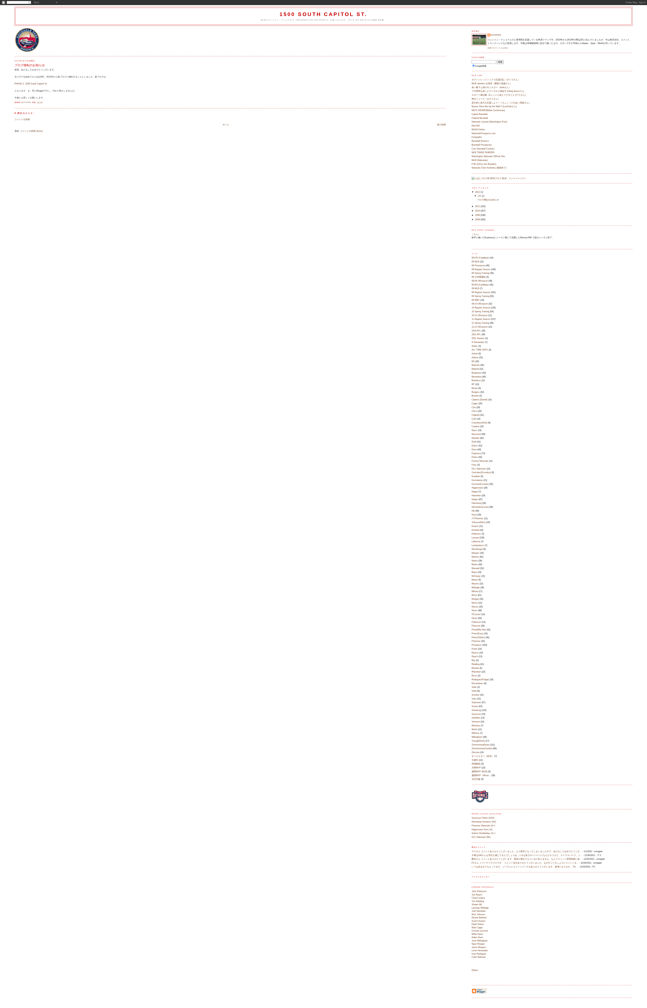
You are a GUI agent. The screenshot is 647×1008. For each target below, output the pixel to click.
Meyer (475, 579)
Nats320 (476, 125)
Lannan (475, 537)
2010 (478, 210)
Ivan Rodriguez (479, 954)
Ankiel (475, 353)
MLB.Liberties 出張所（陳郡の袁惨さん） (492, 83)
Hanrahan (476, 495)
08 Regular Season (481, 269)
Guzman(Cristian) (480, 484)
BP (473, 384)
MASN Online (478, 129)
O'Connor (476, 614)
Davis (474, 430)
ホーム (226, 124)
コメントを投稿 (22, 119)
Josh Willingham (480, 940)
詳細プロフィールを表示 (498, 48)
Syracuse (476, 714)
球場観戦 (476, 763)
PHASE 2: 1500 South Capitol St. (30, 83)
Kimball (475, 530)
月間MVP (476, 767)
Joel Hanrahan (479, 911)
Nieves (475, 606)
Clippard (476, 415)
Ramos (475, 652)
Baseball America (480, 141)
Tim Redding (478, 901)
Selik (474, 687)
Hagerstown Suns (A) (482, 829)
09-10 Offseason (480, 303)
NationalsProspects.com (484, 133)
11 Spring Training (480, 323)
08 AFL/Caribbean (480, 257)
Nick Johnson (478, 914)
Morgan (475, 599)
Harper (475, 499)
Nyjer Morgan (478, 944)
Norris (474, 610)
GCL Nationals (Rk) (481, 837)
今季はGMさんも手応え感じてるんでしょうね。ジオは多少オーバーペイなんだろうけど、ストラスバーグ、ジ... (527, 855)
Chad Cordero (478, 898)
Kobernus (476, 533)
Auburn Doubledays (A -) (483, 833)
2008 (478, 219)
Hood (474, 514)
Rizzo (474, 675)
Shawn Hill (477, 904)
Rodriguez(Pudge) (480, 679)
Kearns (475, 526)
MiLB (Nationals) (480, 160)
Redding (476, 664)
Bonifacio (476, 380)
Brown (475, 388)
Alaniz (475, 346)
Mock (474, 595)
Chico (474, 411)
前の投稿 (441, 124)
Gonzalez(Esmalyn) (481, 472)
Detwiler (475, 438)
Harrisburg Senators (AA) (484, 821)
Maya (474, 572)
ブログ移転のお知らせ (488, 199)
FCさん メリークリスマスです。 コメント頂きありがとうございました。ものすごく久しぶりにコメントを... (525, 863)
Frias (474, 465)
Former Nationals (480, 461)
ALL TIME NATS (480, 349)
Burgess (476, 392)
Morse (475, 603)
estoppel (496, 35)
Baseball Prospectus (482, 145)
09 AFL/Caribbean (480, 284)
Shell (474, 691)
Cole (474, 419)
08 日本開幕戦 (479, 277)
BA (473, 361)
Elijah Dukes (478, 924)
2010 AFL (476, 330)
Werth (474, 729)
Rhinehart (476, 671)
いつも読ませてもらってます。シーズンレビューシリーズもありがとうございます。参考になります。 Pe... (525, 866)
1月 (480, 196)
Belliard (475, 369)
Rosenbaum (477, 683)
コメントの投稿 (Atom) (31, 131)
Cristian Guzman (480, 930)
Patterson (476, 622)
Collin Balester (479, 957)
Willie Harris (477, 934)
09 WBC (476, 300)
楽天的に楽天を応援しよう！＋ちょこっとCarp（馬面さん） (501, 102)
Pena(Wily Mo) (479, 629)
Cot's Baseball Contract (483, 148)
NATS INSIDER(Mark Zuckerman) (488, 110)
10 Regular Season (481, 307)
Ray (473, 660)
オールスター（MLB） (483, 756)
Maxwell (476, 568)
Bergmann (477, 373)
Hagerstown (477, 487)
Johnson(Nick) (479, 522)
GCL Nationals (479, 468)
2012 (478, 192)
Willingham (477, 737)
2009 (478, 215)
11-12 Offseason (480, 327)
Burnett (475, 395)
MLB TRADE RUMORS (483, 152)
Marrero (475, 557)
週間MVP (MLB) (479, 771)
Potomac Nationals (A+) (483, 825)
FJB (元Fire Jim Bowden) (484, 164)
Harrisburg (477, 503)
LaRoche (476, 541)
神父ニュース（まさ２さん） (486, 99)
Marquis (475, 553)
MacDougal (477, 549)
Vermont (476, 721)
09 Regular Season (481, 292)
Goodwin (476, 476)
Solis (474, 698)
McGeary (476, 576)
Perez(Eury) (477, 633)
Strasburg (476, 710)
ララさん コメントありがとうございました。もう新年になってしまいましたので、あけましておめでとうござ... (527, 851)
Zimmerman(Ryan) (481, 744)
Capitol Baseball (479, 114)
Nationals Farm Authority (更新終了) (489, 167)
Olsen (474, 618)
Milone (475, 591)
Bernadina (476, 376)
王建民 (475, 760)
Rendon (475, 668)
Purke (474, 649)
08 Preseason (478, 265)
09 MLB (475, 288)
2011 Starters (478, 338)
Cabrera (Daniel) (479, 399)
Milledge (476, 587)
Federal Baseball (480, 118)
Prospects (477, 645)
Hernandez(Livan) (480, 507)
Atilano (475, 357)
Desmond (476, 434)
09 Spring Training (480, 296)
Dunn (474, 449)
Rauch (475, 656)
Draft (474, 441)
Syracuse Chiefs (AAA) (483, 818)
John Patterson (479, 891)
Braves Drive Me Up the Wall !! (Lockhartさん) (494, 106)
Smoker (475, 695)
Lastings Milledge (480, 908)
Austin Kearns (478, 921)
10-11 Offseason (480, 315)
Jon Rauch (477, 894)
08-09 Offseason (480, 281)
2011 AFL (476, 334)
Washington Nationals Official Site (488, 156)
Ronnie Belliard (479, 917)
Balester (476, 365)
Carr (474, 407)
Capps (475, 403)
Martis (475, 564)
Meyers (475, 583)
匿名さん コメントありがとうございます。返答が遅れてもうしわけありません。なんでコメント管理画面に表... (527, 859)
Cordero (475, 426)
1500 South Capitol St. (323, 14)
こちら (475, 234)
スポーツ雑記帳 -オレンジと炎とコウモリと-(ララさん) (498, 95)
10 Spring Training (480, 311)
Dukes (475, 445)
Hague (475, 491)
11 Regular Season (481, 319)
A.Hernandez (478, 342)
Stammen (476, 702)
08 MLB (475, 261)
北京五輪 (476, 779)
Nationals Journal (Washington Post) (489, 121)
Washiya (476, 725)
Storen (475, 706)
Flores (475, 457)
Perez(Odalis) (478, 637)
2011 (478, 206)
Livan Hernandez (480, 950)
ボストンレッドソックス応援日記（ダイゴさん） (496, 79)
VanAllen (476, 717)
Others (475, 970)
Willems (475, 733)
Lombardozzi (478, 545)
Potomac (476, 641)
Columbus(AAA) (479, 422)
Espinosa (476, 453)
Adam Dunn (477, 937)
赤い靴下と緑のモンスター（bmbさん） (491, 87)
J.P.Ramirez (477, 518)
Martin (475, 560)
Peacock (476, 625)
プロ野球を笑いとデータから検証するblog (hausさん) (498, 91)
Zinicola (475, 752)
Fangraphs (477, 137)
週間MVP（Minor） (481, 775)
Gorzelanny (477, 480)
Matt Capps (477, 927)
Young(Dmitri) (478, 741)
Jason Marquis (479, 947)
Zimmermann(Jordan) (482, 748)
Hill (473, 511)
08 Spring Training (480, 273)
